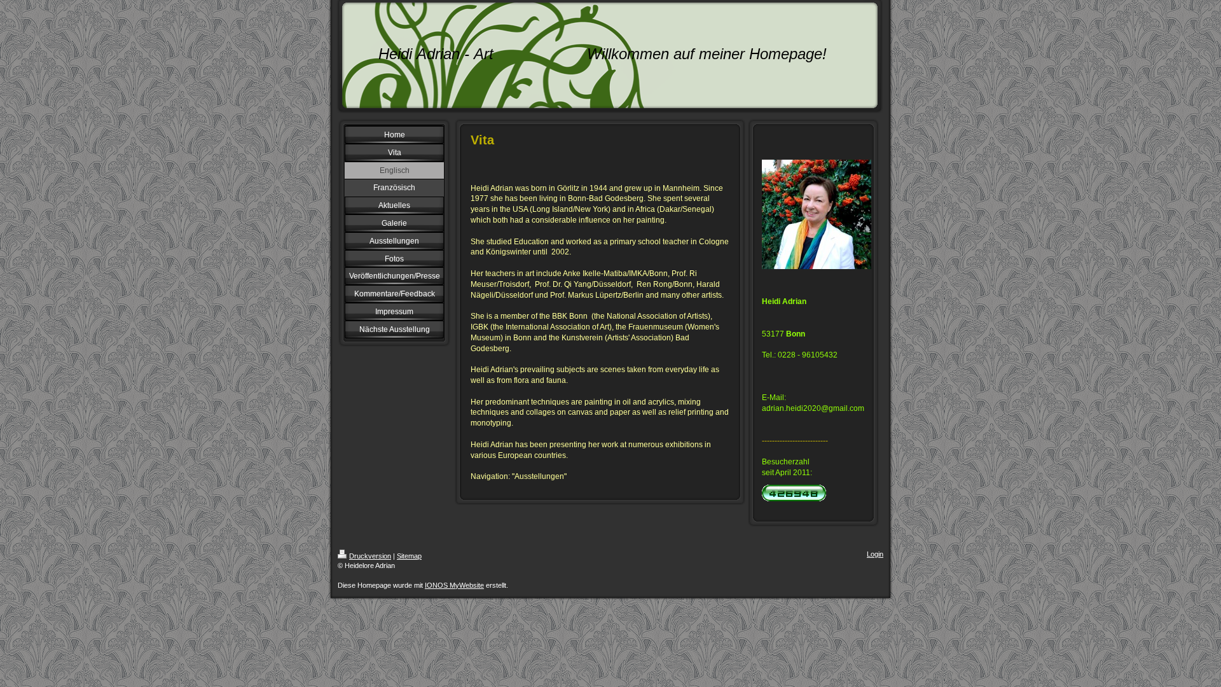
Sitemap (409, 556)
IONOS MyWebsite (454, 585)
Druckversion (370, 556)
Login (875, 554)
